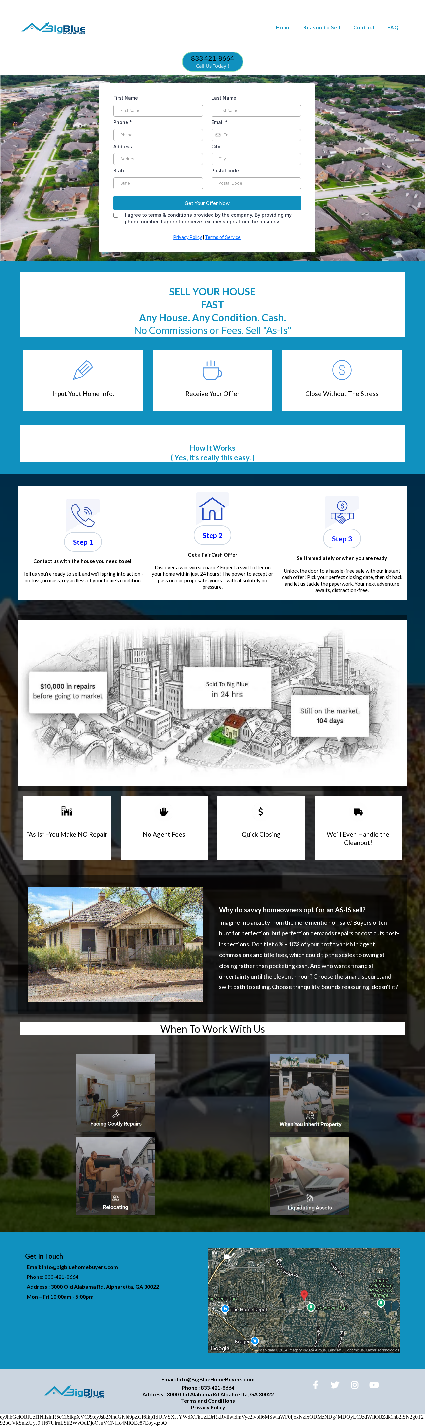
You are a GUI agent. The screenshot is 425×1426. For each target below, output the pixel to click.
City (216, 146)
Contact (364, 27)
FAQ (393, 27)
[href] (304, 1300)
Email (220, 122)
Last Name (224, 98)
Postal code (225, 170)
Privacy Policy (187, 237)
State (119, 170)
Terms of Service (223, 237)
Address (122, 146)
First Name (125, 98)
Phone (122, 122)
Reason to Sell (322, 27)
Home (283, 27)
